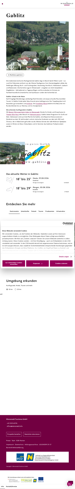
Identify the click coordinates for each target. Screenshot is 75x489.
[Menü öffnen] (2, 3)
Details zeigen (64, 256)
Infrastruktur (60, 211)
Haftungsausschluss (31, 444)
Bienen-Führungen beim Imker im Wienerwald (24, 112)
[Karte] (6, 3)
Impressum (10, 444)
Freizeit (33, 211)
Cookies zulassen (61, 263)
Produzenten (49, 211)
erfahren (29, 103)
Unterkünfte (25, 211)
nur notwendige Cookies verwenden (13, 263)
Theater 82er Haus (12, 114)
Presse (8, 440)
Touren (40, 211)
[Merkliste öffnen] (7, 3)
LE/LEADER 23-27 (45, 444)
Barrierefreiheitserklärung (14, 447)
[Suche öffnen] (9, 3)
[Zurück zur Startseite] (67, 4)
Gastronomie (14, 211)
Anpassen (36, 263)
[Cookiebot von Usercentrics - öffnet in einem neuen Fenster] (64, 223)
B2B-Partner (20, 440)
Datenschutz (19, 444)
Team (13, 440)
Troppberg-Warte (41, 103)
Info (2, 486)
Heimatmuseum (35, 114)
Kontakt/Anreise (11, 486)
